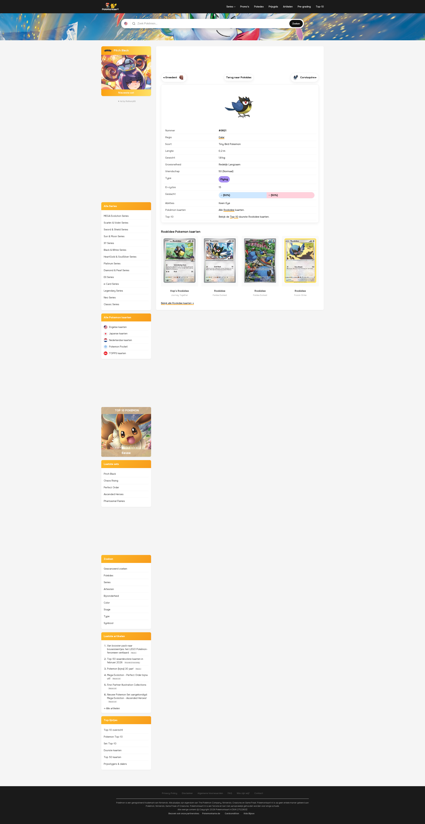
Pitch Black (110, 473)
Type (107, 616)
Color (107, 602)
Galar (221, 137)
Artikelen (288, 6)
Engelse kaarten (118, 327)
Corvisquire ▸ (308, 77)
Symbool (108, 623)
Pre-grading (304, 6)
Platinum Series (112, 263)
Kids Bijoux (249, 813)
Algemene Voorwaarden (210, 793)
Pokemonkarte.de (211, 813)
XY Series (109, 243)
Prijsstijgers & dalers (115, 763)
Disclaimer (187, 793)
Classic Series (111, 304)
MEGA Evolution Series (116, 215)
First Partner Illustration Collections (126, 684)
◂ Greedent (170, 77)
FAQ (230, 793)
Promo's (244, 6)
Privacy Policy (169, 793)
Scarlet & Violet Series (116, 222)
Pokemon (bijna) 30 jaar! (120, 668)
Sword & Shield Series (116, 229)
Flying (224, 179)
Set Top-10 (110, 743)
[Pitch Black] (126, 71)
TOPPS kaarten (117, 353)
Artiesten (109, 589)
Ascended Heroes (114, 494)
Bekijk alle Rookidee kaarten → (177, 303)
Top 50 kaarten (112, 757)
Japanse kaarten (118, 333)
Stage (107, 609)
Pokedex (259, 6)
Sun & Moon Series (114, 236)
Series (229, 6)
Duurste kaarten (113, 750)
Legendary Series (113, 290)
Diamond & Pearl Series (116, 270)
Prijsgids (273, 6)
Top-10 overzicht (113, 729)
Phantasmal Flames (114, 501)
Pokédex (108, 575)
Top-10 (320, 6)
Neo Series (110, 297)
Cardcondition (232, 813)
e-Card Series (111, 283)
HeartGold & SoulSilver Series (120, 256)
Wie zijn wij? (243, 793)
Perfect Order (111, 487)
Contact (258, 793)
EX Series (109, 277)
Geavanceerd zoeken (115, 568)
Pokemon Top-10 (113, 736)
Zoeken (296, 23)
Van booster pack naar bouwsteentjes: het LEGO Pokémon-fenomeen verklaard (127, 649)
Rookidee (228, 210)
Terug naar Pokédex (238, 77)
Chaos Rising (111, 480)
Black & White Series (115, 249)
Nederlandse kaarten (120, 340)
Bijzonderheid (111, 595)
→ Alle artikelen (112, 708)
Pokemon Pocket (118, 346)
